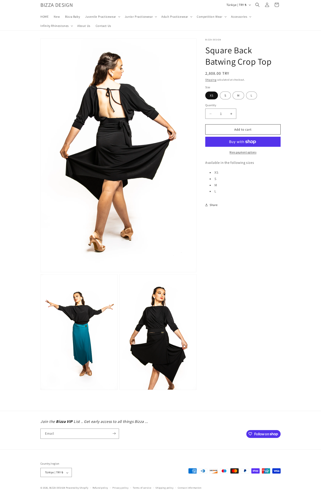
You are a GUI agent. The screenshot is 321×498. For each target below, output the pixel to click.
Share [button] (214, 205)
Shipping (210, 79)
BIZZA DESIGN (57, 487)
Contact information (189, 487)
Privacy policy (120, 487)
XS (211, 95)
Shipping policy (164, 487)
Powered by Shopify (77, 487)
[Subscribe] (114, 433)
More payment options (243, 152)
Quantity (210, 105)
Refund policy (100, 487)
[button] (102, 16)
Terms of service (142, 487)
